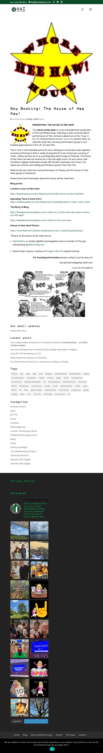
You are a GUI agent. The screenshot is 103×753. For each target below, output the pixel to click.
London (47, 386)
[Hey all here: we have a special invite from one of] (19, 707)
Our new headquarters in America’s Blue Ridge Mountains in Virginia (43, 349)
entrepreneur (16, 382)
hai (44, 382)
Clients (59, 735)
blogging (48, 374)
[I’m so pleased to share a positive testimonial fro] (39, 570)
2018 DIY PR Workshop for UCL (26, 353)
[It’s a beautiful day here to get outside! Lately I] (39, 550)
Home (16, 735)
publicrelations (50, 390)
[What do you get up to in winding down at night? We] (19, 589)
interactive (82, 382)
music (85, 386)
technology (48, 394)
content (42, 378)
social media (64, 390)
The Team (70, 735)
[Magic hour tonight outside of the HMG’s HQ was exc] (39, 707)
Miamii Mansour (66, 386)
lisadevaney (24, 386)
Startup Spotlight (18, 447)
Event (13, 419)
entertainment (76, 378)
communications (17, 378)
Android (14, 374)
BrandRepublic (75, 374)
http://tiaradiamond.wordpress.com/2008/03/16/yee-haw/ (41, 220)
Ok (52, 749)
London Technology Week (23, 431)
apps (34, 374)
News (41, 119)
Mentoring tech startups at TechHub (28, 357)
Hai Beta (14, 423)
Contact (82, 735)
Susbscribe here (18, 330)
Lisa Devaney (19, 119)
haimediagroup (54, 382)
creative (50, 378)
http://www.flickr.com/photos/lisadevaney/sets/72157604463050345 (46, 230)
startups (14, 394)
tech (29, 394)
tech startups (60, 394)
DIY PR (66, 378)
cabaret (86, 374)
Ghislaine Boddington (32, 382)
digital (58, 378)
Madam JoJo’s (63, 139)
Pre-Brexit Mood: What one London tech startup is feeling (39, 362)
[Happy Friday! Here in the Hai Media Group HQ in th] (39, 589)
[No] (99, 746)
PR (20, 390)
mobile (77, 386)
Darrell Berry (18, 241)
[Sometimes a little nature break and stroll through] (19, 609)
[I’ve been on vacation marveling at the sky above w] (39, 530)
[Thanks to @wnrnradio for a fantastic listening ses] (19, 688)
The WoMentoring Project (23, 451)
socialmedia (76, 390)
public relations (36, 390)
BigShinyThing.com (35, 244)
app (21, 374)
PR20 (26, 390)
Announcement (18, 406)
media (55, 386)
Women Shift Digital (20, 459)
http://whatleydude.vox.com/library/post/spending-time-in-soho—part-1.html (50, 202)
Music (13, 439)
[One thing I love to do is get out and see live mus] (19, 530)
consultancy (31, 378)
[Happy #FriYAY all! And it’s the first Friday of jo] (39, 668)
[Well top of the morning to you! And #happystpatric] (39, 688)
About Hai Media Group (41, 735)
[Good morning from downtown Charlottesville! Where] (19, 668)
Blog (25, 735)
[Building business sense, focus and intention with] (19, 648)
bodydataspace (61, 374)
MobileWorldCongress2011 (23, 435)
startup (86, 390)
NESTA (14, 390)
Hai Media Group (69, 382)
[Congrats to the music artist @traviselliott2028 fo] (19, 550)
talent (22, 394)
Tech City (37, 394)
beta (41, 374)
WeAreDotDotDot (19, 455)
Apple (28, 374)
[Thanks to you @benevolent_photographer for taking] (19, 629)
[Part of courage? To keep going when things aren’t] (39, 648)
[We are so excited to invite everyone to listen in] (19, 570)
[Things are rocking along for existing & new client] (39, 609)
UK (69, 394)
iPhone (14, 386)
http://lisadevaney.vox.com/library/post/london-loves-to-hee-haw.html (47, 194)
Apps (13, 410)
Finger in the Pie (55, 251)
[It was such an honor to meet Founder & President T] (39, 629)
